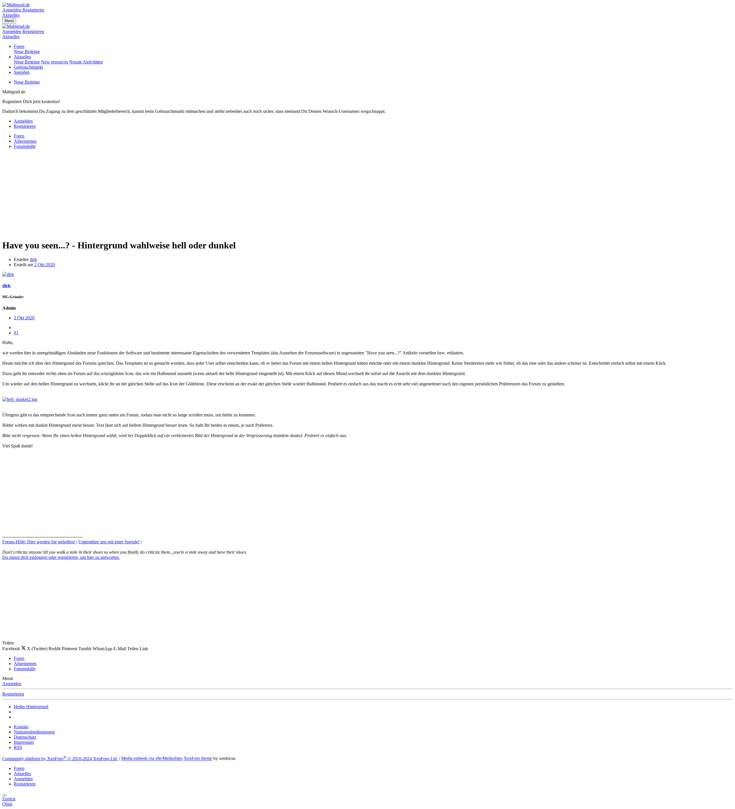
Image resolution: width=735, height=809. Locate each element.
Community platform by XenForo (60, 758)
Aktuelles (22, 56)
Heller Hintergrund (31, 706)
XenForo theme (198, 758)
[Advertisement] (174, 194)
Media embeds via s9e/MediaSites (152, 758)
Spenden (22, 72)
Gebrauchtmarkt (28, 67)
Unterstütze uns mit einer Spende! (109, 541)
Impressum (24, 742)
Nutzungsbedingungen (34, 731)
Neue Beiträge (27, 51)
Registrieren (13, 694)
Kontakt (21, 726)
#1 (16, 332)
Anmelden (11, 683)
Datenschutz (25, 737)
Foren (19, 46)
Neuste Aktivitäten (86, 61)
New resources (54, 61)
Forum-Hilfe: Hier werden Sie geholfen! (38, 541)
